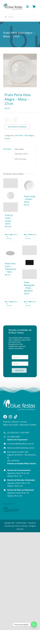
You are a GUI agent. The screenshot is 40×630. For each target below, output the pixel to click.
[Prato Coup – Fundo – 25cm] (29, 185)
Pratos (7, 138)
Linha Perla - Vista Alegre (24, 135)
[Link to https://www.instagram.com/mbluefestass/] (10, 417)
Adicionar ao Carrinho (17, 127)
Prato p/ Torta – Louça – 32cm (9, 219)
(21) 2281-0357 (13, 432)
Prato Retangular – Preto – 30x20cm (29, 286)
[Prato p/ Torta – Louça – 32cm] (10, 195)
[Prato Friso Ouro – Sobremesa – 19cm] (10, 253)
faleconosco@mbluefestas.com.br (21, 448)
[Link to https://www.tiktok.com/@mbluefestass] (15, 417)
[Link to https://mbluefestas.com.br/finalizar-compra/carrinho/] (33, 6)
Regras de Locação (10, 425)
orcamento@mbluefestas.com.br (20, 444)
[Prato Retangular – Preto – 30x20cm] (29, 262)
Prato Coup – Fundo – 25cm (29, 199)
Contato (23, 422)
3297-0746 (25, 432)
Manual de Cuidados (28, 425)
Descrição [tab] (7, 149)
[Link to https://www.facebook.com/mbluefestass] (5, 417)
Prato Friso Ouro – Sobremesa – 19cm (10, 267)
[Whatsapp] (34, 624)
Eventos (15, 422)
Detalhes (14, 234)
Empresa (6, 422)
